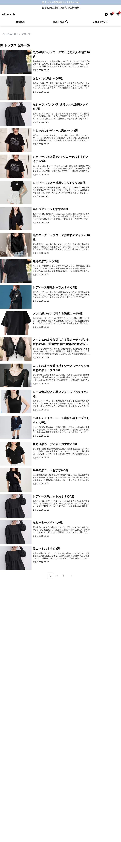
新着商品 (20, 21)
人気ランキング (101, 21)
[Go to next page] (70, 576)
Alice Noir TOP (10, 34)
